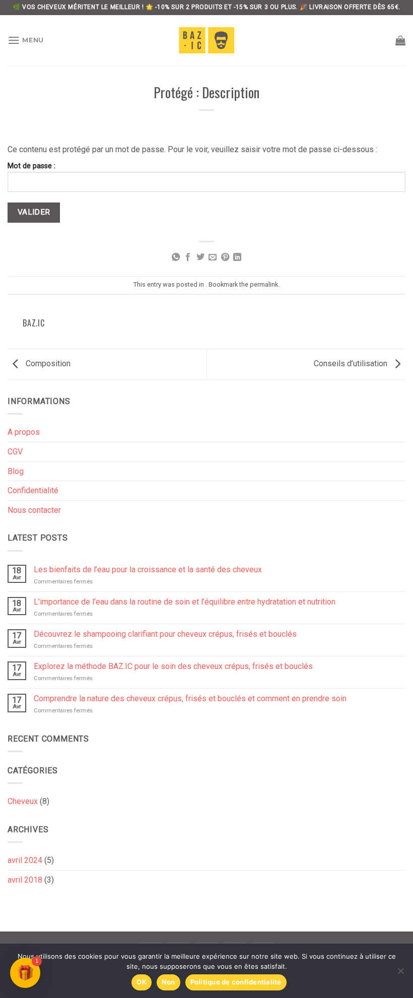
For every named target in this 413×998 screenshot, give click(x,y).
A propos (24, 432)
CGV (15, 451)
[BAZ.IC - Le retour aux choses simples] (206, 40)
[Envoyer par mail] (213, 257)
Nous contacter (34, 510)
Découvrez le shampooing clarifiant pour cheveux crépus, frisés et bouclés (165, 634)
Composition (47, 363)
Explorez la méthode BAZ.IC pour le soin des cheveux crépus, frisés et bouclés (173, 666)
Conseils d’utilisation (351, 363)
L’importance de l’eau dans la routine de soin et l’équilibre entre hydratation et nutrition (184, 602)
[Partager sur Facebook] (188, 257)
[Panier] (400, 40)
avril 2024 (25, 860)
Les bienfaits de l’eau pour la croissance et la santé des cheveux (148, 569)
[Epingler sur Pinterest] (225, 257)
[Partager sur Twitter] (200, 257)
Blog (16, 471)
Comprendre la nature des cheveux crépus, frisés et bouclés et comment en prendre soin (190, 698)
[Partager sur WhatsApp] (176, 257)
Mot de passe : (31, 166)
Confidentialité (33, 490)
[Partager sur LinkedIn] (237, 257)
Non (168, 982)
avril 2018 (25, 880)
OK (141, 982)
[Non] (400, 974)
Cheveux (23, 801)
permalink (264, 284)
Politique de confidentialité (236, 982)
